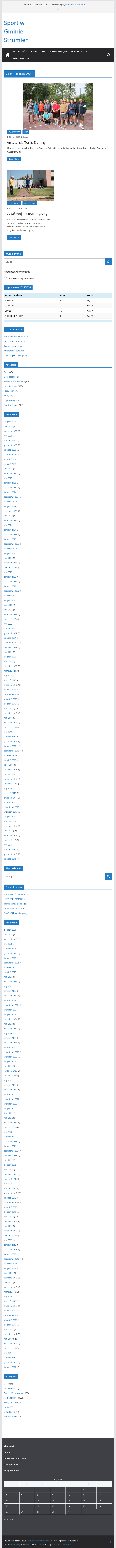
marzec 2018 (10, 783)
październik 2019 (11, 694)
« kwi (6, 1519)
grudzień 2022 (10, 581)
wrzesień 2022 (10, 595)
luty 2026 (8, 435)
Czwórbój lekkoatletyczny (27, 213)
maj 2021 (8, 652)
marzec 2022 (10, 619)
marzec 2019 (10, 727)
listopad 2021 (10, 638)
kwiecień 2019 (10, 722)
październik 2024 (11, 496)
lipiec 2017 (9, 821)
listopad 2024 (10, 492)
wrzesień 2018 (10, 755)
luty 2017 (8, 844)
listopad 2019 (10, 689)
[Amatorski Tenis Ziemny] (58, 106)
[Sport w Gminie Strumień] (7, 55)
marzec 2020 (10, 670)
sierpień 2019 (10, 703)
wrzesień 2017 (10, 811)
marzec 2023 (10, 567)
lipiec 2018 (9, 764)
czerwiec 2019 (10, 713)
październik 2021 (11, 642)
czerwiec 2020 (10, 666)
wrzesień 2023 (10, 548)
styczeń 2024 (10, 529)
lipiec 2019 (9, 708)
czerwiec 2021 (10, 647)
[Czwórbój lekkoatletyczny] (30, 185)
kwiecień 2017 (10, 835)
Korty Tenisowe (21, 58)
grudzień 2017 (10, 797)
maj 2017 (8, 830)
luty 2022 (8, 623)
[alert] (58, 278)
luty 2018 (8, 788)
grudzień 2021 (10, 633)
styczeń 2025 (10, 482)
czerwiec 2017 (10, 826)
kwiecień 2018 (10, 779)
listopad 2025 (10, 449)
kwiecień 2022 (10, 614)
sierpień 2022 (10, 600)
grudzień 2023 (10, 534)
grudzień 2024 (10, 487)
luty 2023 (8, 572)
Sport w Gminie (30, 203)
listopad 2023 (10, 539)
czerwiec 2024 (10, 511)
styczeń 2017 (10, 849)
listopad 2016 (10, 858)
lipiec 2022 (9, 605)
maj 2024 (8, 515)
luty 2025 (8, 478)
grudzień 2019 (10, 685)
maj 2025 (8, 468)
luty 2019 (8, 732)
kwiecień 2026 (10, 431)
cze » (12, 1519)
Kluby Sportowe (11, 390)
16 (53, 1500)
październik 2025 (11, 454)
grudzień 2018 (10, 741)
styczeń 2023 (10, 576)
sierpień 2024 (10, 506)
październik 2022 (11, 591)
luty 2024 (8, 525)
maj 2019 (8, 717)
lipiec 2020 (9, 661)
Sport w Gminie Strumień (16, 31)
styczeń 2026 (10, 440)
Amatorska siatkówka (76, 4)
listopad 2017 (10, 802)
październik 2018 (11, 750)
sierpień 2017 (10, 816)
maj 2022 (8, 609)
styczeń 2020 (10, 680)
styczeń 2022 (10, 628)
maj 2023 (8, 558)
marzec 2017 (10, 840)
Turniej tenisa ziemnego (15, 346)
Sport (25, 137)
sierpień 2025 (10, 464)
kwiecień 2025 (10, 473)
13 (7, 1500)
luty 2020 (8, 675)
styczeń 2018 (10, 793)
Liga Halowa (9, 400)
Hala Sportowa (79, 51)
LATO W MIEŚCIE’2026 (14, 341)
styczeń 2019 (10, 736)
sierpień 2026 (10, 421)
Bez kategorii (10, 376)
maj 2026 (8, 426)
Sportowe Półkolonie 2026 (16, 336)
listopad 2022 (10, 586)
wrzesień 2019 (10, 699)
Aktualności (20, 51)
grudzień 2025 (10, 445)
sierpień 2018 (10, 760)
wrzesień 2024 (10, 501)
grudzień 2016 (10, 854)
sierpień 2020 (10, 656)
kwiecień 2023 (10, 562)
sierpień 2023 (10, 553)
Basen (34, 51)
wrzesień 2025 (10, 459)
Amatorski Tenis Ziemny (26, 142)
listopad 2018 (10, 746)
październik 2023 (11, 543)
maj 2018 (8, 774)
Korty (26, 132)
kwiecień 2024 (10, 520)
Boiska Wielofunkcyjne (54, 51)
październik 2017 (11, 807)
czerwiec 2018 (10, 769)
